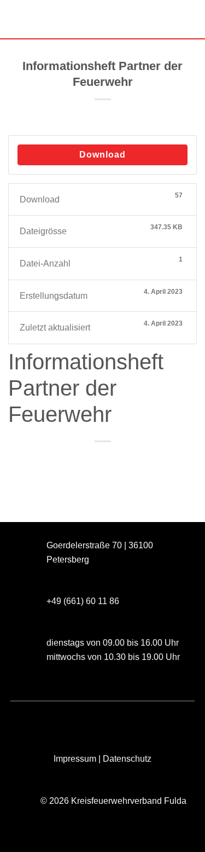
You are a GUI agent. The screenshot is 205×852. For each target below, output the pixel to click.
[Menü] (14, 18)
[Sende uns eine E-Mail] (68, 719)
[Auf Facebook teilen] (73, 460)
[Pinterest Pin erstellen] (132, 460)
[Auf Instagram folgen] (48, 719)
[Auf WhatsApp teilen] (53, 460)
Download (102, 154)
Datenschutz (127, 758)
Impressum (75, 758)
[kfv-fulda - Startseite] (102, 19)
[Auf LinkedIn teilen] (152, 460)
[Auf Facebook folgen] (28, 719)
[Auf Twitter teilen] (93, 460)
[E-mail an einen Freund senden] (112, 460)
